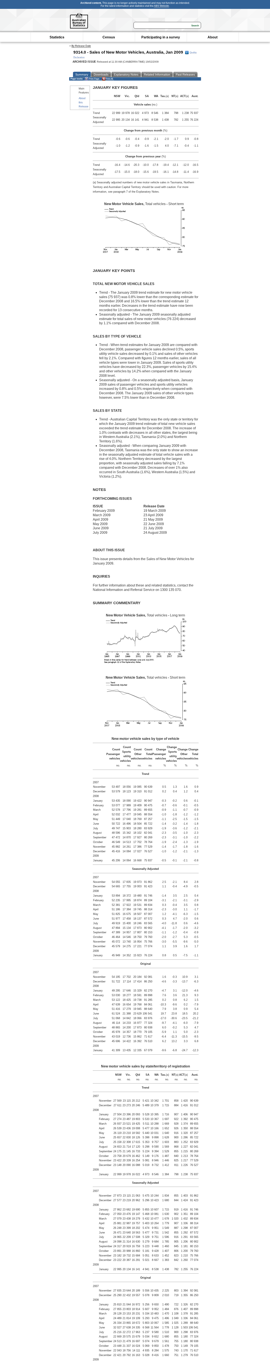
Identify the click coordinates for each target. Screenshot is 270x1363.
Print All (109, 78)
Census (109, 37)
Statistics (57, 37)
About (212, 37)
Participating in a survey (160, 37)
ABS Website (161, 5)
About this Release (83, 102)
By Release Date (81, 46)
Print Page (93, 78)
